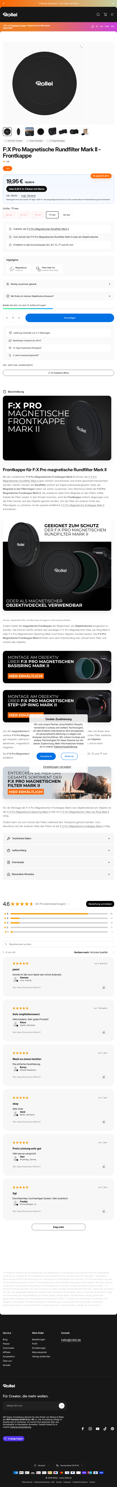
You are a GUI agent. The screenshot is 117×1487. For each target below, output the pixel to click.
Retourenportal (39, 1352)
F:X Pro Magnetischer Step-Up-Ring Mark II (84, 811)
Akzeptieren (46, 756)
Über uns (7, 1361)
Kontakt (6, 1365)
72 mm (38, 215)
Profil (34, 1343)
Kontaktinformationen (80, 1482)
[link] (71, 1340)
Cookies (92, 1482)
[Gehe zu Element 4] (40, 131)
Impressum (67, 1482)
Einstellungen (39, 1348)
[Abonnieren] (61, 1406)
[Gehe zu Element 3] (29, 131)
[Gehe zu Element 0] (7, 131)
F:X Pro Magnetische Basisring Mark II (28, 811)
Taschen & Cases (18, 25)
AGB (52, 1482)
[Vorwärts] (113, 3)
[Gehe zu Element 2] (18, 131)
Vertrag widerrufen (41, 1356)
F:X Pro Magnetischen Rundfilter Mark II (48, 229)
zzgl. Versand (28, 195)
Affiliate (6, 1352)
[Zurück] (4, 3)
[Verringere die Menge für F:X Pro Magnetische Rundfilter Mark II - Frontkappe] (6, 318)
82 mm (66, 215)
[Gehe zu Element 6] (62, 131)
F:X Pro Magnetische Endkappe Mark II (82, 505)
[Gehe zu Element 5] (51, 131)
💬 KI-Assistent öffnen (58, 373)
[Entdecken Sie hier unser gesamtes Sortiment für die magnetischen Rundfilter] (57, 783)
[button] (68, 904)
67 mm (23, 215)
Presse (6, 1343)
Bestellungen (38, 1339)
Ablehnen (69, 756)
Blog (5, 1339)
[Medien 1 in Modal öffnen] (81, 47)
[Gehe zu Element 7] (74, 131)
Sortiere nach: (81, 952)
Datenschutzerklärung (65, 746)
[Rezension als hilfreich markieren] (103, 987)
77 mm (52, 215)
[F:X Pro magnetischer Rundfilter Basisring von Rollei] (57, 667)
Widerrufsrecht (27, 1482)
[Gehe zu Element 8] (85, 131)
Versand (59, 1482)
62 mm (9, 215)
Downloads (8, 1348)
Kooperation (9, 1356)
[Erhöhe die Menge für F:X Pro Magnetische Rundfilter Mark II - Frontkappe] (19, 318)
